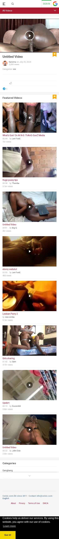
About (13, 503)
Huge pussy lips (10, 180)
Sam (14, 362)
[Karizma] (5, 63)
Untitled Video (13, 57)
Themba (15, 183)
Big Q (14, 228)
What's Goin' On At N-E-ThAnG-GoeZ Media (24, 135)
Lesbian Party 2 (10, 314)
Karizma (12, 62)
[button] (55, 10)
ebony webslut (10, 269)
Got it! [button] (7, 535)
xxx (14, 69)
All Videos (7, 10)
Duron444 (16, 406)
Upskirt (6, 403)
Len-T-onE (16, 139)
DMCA (45, 503)
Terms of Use (34, 503)
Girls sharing (9, 358)
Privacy (22, 503)
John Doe (16, 451)
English (6, 498)
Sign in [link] (46, 4)
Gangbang (8, 470)
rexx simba (9, 317)
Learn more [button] (9, 526)
